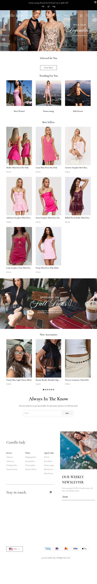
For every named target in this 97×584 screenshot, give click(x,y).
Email (27, 413)
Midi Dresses (78, 111)
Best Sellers (46, 15)
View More (48, 67)
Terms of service (12, 469)
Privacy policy (30, 465)
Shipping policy (30, 457)
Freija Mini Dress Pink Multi (47, 268)
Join (67, 413)
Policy (27, 453)
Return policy (30, 461)
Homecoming (32, 15)
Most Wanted (19, 111)
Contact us (10, 461)
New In (46, 457)
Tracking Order (11, 465)
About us (9, 457)
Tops (57, 15)
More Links (68, 15)
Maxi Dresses (48, 473)
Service (9, 453)
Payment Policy (30, 469)
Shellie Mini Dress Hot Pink (17, 167)
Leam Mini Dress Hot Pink (46, 167)
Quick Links (49, 453)
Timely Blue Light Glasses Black (19, 380)
